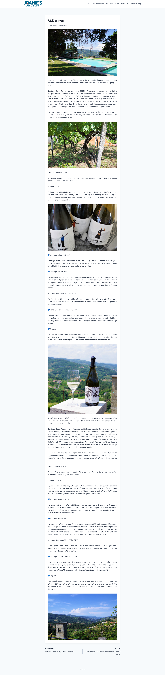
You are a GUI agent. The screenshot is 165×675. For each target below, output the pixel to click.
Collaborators (98, 4)
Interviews (109, 4)
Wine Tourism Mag (134, 4)
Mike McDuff (53, 25)
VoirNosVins (120, 4)
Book (89, 4)
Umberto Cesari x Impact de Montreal (59, 650)
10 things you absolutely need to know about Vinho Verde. (103, 651)
